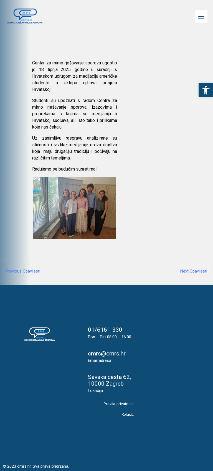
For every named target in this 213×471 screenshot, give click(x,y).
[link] (206, 90)
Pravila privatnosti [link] (119, 403)
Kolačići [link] (128, 414)
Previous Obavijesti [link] (20, 271)
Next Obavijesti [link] (196, 271)
